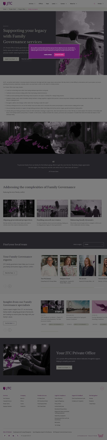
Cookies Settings (48, 54)
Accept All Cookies (59, 54)
